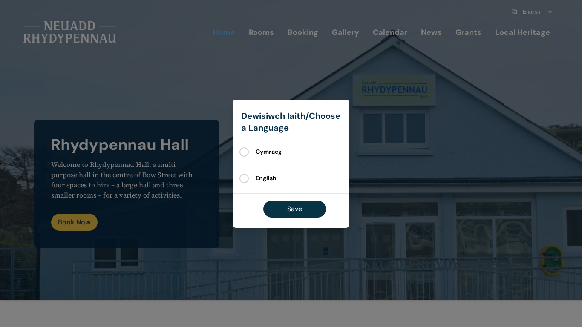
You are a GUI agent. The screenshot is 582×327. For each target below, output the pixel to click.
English (266, 178)
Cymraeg (269, 151)
